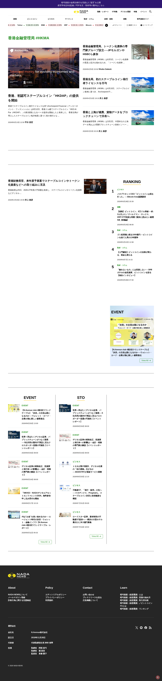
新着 (15, 19)
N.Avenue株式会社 (39, 632)
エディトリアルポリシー (55, 595)
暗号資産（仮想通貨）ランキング (134, 609)
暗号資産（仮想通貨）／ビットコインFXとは (136, 604)
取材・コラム (89, 19)
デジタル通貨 (126, 12)
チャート (118, 25)
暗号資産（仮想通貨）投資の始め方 (135, 597)
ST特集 (114, 12)
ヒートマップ (148, 25)
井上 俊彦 (104, 98)
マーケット (69, 19)
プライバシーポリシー (54, 597)
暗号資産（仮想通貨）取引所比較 (134, 600)
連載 (125, 19)
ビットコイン (32, 19)
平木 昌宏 (29, 122)
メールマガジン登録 (16, 597)
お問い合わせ (88, 595)
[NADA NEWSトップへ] (81, 12)
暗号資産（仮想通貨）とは (131, 595)
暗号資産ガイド (143, 19)
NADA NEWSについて (18, 595)
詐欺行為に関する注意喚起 (19, 600)
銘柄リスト (133, 25)
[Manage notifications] (158, 677)
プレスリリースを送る (92, 597)
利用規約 (49, 600)
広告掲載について (90, 600)
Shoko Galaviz (105, 69)
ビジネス (51, 19)
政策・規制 (108, 19)
